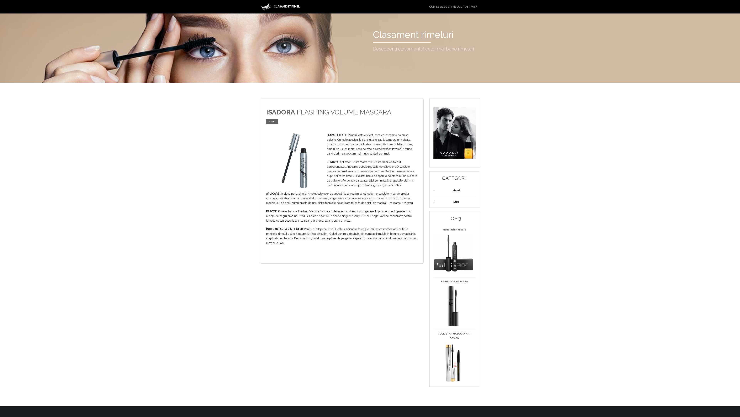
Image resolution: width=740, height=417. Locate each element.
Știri (456, 201)
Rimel (271, 121)
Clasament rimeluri (413, 34)
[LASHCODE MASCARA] (453, 306)
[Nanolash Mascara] (453, 254)
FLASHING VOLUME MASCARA (328, 112)
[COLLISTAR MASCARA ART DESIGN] (453, 363)
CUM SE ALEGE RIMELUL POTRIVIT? (453, 6)
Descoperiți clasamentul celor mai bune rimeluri (423, 49)
